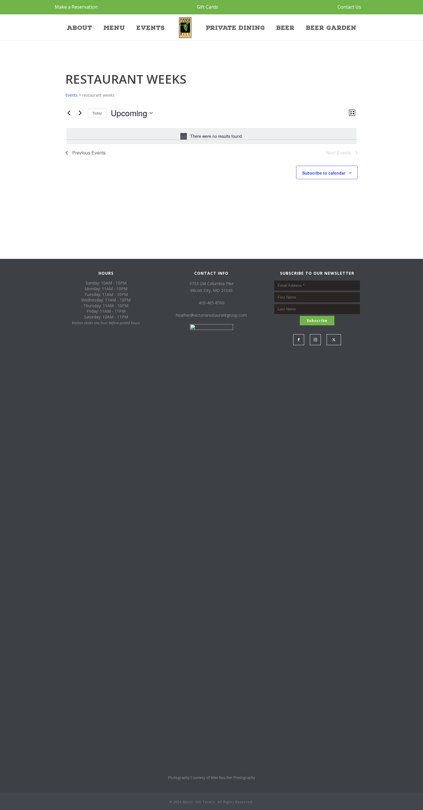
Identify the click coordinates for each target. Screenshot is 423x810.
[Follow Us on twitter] (334, 339)
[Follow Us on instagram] (315, 339)
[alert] (211, 136)
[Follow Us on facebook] (298, 339)
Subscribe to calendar (323, 173)
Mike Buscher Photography (233, 777)
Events (150, 27)
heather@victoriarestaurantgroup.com (211, 315)
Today (97, 112)
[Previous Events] (68, 113)
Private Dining (235, 27)
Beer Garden (331, 27)
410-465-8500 (211, 302)
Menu (114, 27)
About (79, 27)
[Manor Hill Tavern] (185, 27)
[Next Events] (80, 113)
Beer (285, 27)
